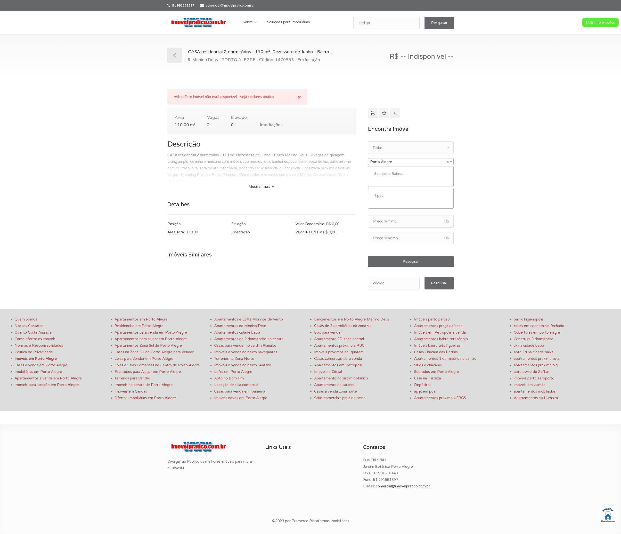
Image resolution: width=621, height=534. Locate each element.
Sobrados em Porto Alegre (436, 372)
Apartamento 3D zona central (339, 339)
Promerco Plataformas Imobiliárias (320, 521)
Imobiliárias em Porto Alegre (38, 372)
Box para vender (328, 332)
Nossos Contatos (29, 326)
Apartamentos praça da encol (438, 326)
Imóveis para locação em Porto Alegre (47, 385)
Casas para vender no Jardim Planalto (245, 345)
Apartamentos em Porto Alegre (141, 319)
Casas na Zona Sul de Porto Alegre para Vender (154, 352)
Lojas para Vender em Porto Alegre (143, 358)
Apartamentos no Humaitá (536, 398)
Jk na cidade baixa (529, 345)
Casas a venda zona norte (335, 391)
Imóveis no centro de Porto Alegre (143, 385)
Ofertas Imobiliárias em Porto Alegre (145, 398)
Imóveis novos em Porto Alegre (240, 398)
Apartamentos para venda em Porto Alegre (150, 332)
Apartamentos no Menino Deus (240, 326)
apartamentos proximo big (536, 365)
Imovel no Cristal (328, 372)
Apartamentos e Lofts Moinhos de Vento (248, 319)
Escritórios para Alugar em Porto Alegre (147, 372)
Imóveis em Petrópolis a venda (440, 332)
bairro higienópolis (529, 319)
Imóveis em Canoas (130, 391)
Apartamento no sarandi (334, 385)
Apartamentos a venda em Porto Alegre (48, 378)
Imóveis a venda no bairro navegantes (245, 352)
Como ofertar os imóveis (35, 339)
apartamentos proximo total (537, 358)
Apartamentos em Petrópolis (338, 365)
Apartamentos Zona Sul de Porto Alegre (148, 345)
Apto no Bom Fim (229, 378)
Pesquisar (439, 23)
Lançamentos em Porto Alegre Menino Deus (351, 319)
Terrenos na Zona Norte (234, 358)
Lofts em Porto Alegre (233, 372)
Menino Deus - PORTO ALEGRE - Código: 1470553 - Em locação (255, 59)
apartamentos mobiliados (535, 391)
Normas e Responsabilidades (39, 345)
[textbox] (412, 174)
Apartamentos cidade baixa (237, 332)
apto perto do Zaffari (531, 372)
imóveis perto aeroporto (534, 378)
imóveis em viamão (530, 385)
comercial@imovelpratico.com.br (230, 6)
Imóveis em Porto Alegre (36, 358)
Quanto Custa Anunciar (34, 332)
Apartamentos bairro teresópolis (441, 339)
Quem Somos (26, 319)
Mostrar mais (259, 186)
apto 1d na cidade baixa (534, 352)
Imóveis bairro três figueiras (437, 345)
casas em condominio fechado (539, 326)
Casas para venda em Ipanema (239, 391)
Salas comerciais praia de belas (339, 398)
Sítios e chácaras (428, 365)
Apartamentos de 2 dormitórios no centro (249, 339)
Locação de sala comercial (236, 385)
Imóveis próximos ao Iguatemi (339, 352)
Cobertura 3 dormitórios (534, 339)
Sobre (248, 22)
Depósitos (422, 385)
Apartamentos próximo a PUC (339, 345)
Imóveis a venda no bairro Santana (242, 365)
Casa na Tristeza (427, 378)
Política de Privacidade (34, 352)
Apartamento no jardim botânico (341, 378)
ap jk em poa (424, 391)
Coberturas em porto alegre (537, 332)
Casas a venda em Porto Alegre (41, 365)
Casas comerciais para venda (338, 358)
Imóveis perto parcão (432, 319)
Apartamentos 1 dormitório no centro (445, 358)
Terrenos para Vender (132, 378)
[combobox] (411, 161)
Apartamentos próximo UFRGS (440, 398)
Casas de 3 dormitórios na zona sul (342, 326)
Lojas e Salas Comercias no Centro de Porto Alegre (157, 365)
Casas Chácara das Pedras (436, 352)
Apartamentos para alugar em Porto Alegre (150, 339)
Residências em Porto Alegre (138, 326)
